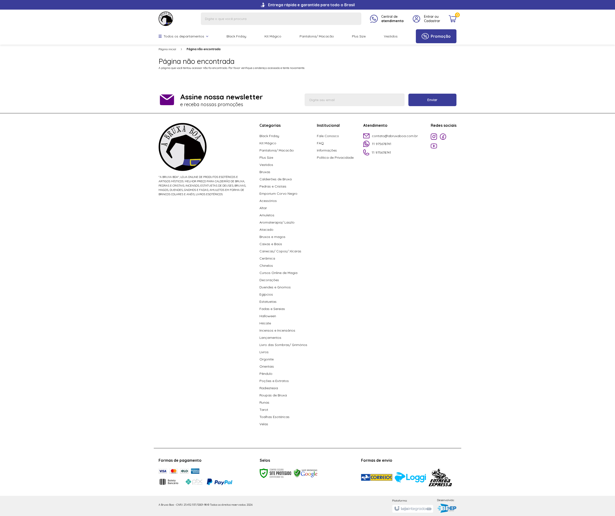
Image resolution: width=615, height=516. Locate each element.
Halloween (267, 316)
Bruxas (264, 172)
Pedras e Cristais (272, 186)
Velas (263, 424)
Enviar (432, 100)
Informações (327, 150)
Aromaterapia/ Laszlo (277, 222)
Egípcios (266, 294)
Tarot (263, 409)
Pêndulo (265, 373)
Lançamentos (270, 337)
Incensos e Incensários (277, 330)
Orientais (266, 366)
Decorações (269, 280)
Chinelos (266, 265)
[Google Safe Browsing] (306, 473)
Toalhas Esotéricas (274, 417)
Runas (264, 402)
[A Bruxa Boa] (166, 18)
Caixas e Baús (270, 244)
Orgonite (266, 359)
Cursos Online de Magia (278, 273)
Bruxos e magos (272, 237)
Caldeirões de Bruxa (275, 179)
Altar (263, 208)
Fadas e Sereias (272, 309)
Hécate (265, 323)
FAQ (320, 143)
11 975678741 (381, 144)
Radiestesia (268, 388)
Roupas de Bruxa (273, 395)
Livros (264, 352)
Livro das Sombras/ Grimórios (283, 345)
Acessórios (268, 201)
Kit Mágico (267, 143)
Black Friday (269, 136)
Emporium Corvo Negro (278, 193)
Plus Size (266, 157)
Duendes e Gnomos (275, 287)
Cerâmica (267, 258)
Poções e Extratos (274, 381)
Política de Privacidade (335, 157)
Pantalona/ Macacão (276, 150)
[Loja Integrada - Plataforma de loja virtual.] (412, 508)
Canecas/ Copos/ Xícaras (280, 251)
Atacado (266, 229)
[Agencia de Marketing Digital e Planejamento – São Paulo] (446, 509)
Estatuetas (268, 301)
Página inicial (167, 49)
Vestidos (266, 165)
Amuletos (266, 215)
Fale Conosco (328, 136)
